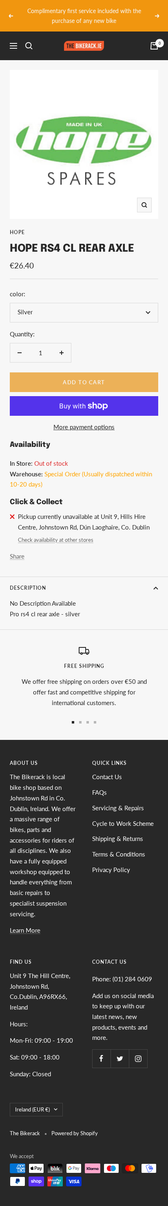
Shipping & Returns (117, 829)
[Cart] (154, 36)
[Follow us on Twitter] (120, 1048)
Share (17, 546)
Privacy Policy (111, 859)
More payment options (84, 417)
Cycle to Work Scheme (123, 813)
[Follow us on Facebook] (101, 1048)
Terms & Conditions (118, 844)
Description (28, 578)
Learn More (25, 920)
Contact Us (107, 767)
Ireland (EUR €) (32, 1099)
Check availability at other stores (55, 530)
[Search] (29, 36)
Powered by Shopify (74, 1123)
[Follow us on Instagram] (138, 1048)
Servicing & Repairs (118, 798)
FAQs (99, 782)
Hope (17, 223)
